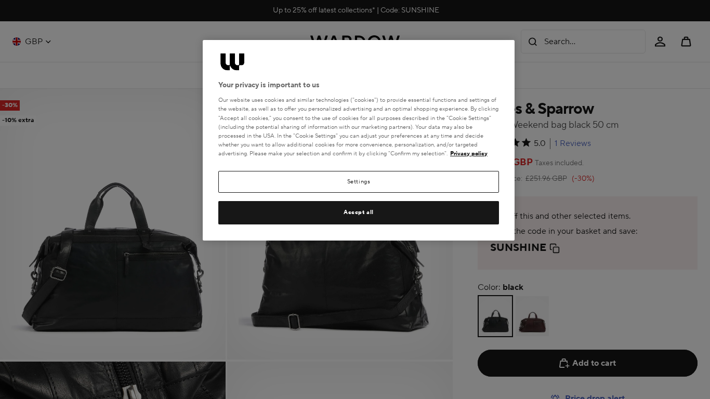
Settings (359, 181)
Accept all (359, 212)
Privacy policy (469, 153)
